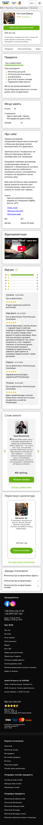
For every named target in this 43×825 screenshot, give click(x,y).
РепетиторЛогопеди (12, 810)
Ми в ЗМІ (7, 649)
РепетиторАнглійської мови (14, 799)
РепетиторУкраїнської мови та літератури (20, 817)
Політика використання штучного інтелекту (20, 667)
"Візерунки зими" (14, 214)
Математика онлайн (11, 787)
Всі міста (7, 761)
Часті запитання (10, 641)
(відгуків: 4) (26, 17)
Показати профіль (21, 480)
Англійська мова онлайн (13, 780)
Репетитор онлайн (11, 750)
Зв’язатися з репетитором (21, 28)
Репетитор (8, 746)
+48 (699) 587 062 (13, 614)
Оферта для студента (12, 656)
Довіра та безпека (11, 671)
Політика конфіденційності (14, 660)
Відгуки (7, 645)
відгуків (14, 713)
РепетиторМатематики (13, 802)
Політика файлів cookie (13, 664)
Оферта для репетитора (13, 652)
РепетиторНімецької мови (14, 806)
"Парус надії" (12, 208)
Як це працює (9, 637)
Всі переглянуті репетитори (21, 562)
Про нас (7, 630)
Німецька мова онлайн (12, 784)
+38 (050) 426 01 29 (14, 611)
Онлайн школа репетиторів (14, 768)
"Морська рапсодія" (15, 211)
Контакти (7, 634)
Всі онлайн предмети (12, 757)
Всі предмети (9, 753)
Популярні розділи (11, 765)
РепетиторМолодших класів (15, 814)
